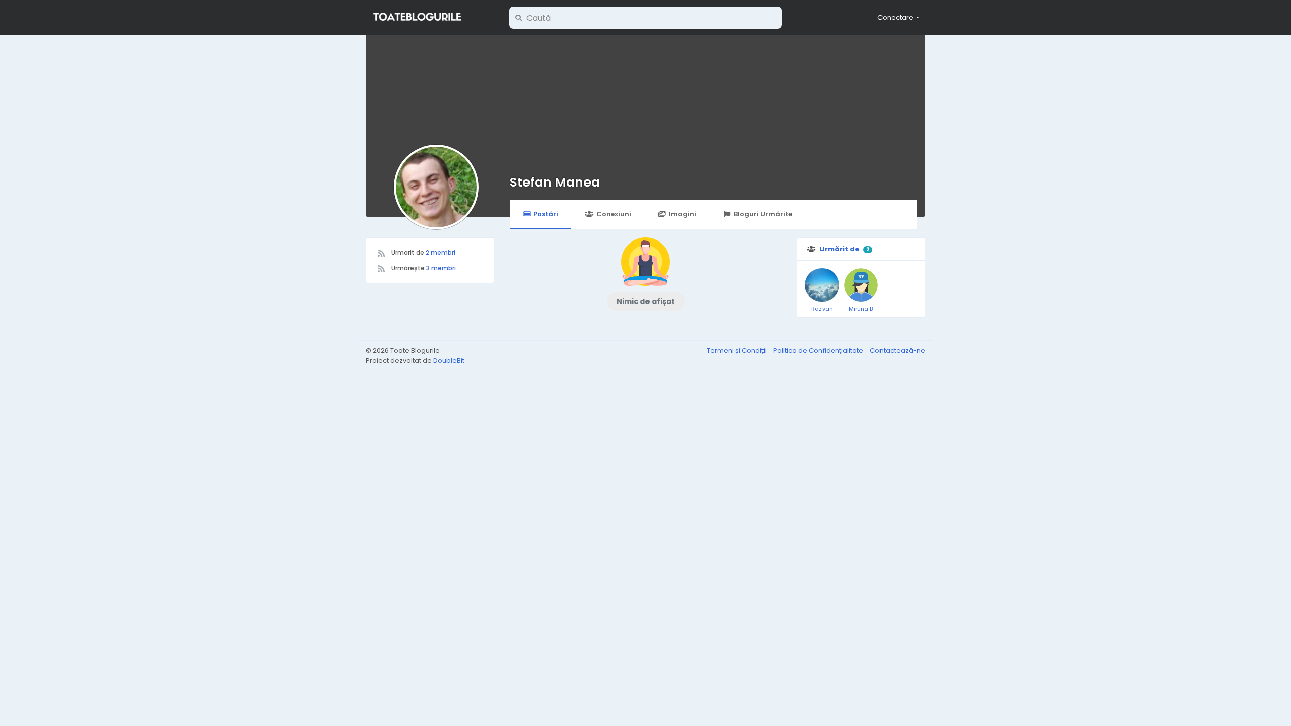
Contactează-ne (897, 350)
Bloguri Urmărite (763, 214)
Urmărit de (839, 249)
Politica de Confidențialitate (819, 350)
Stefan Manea (555, 182)
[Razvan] (822, 285)
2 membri (440, 252)
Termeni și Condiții (737, 350)
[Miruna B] (861, 285)
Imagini (682, 214)
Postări (545, 214)
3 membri (441, 268)
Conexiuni (613, 214)
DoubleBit (448, 361)
